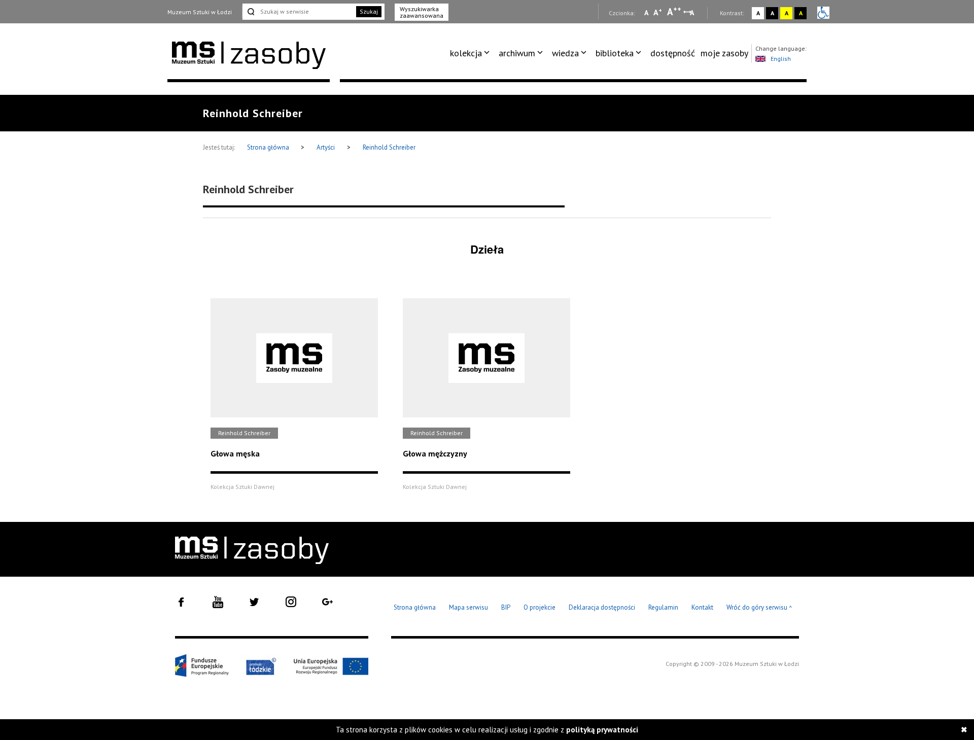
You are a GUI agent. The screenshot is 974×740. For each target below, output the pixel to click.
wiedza (565, 53)
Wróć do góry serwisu (759, 608)
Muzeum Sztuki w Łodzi (199, 12)
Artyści (326, 147)
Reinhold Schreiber (389, 147)
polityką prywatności (602, 729)
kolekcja (466, 53)
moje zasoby (724, 53)
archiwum (517, 53)
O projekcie (539, 607)
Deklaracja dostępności (602, 607)
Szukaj (369, 11)
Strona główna (269, 147)
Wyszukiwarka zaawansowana (421, 12)
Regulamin (663, 607)
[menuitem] (471, 53)
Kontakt (702, 607)
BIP (505, 607)
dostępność (672, 53)
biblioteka (615, 53)
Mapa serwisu (468, 607)
